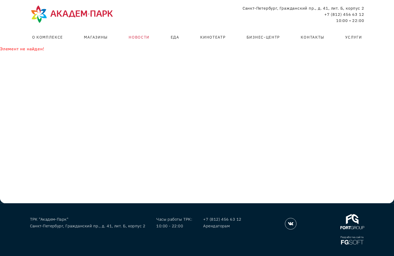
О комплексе (47, 37)
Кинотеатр (212, 37)
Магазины (95, 37)
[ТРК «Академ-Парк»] (72, 14)
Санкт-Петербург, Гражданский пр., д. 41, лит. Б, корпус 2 (303, 8)
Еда (175, 37)
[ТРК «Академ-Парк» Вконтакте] (290, 223)
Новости (139, 37)
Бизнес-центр (263, 37)
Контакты (312, 37)
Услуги (353, 37)
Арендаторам (216, 225)
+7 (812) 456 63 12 (344, 14)
